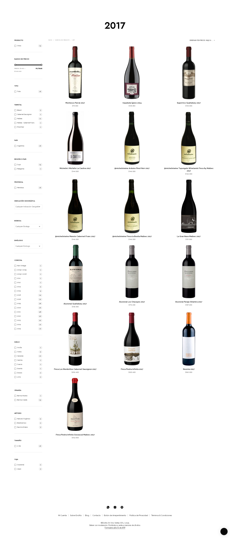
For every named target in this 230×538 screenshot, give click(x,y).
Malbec (19, 118)
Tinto (19, 91)
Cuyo (19, 164)
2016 (19, 295)
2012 (19, 282)
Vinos (19, 46)
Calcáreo (20, 356)
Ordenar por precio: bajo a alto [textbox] (202, 40)
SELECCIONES (61, 4)
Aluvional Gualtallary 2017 (75, 304)
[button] (205, 4)
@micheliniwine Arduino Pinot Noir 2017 (132, 168)
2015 (19, 291)
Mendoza (20, 187)
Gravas (19, 373)
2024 (19, 324)
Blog (87, 515)
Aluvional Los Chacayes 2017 (132, 302)
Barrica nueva (22, 396)
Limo (19, 377)
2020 (19, 308)
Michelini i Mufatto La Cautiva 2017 (75, 168)
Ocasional (20, 465)
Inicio (50, 40)
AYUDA (93, 4)
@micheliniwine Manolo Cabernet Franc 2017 (75, 236)
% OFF (36, 4)
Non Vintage (21, 266)
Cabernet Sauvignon (24, 114)
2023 (19, 320)
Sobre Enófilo (76, 515)
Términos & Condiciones (161, 515)
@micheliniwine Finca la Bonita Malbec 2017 (132, 236)
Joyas (19, 469)
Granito (19, 368)
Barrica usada (22, 400)
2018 (19, 299)
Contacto (96, 515)
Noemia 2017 (189, 369)
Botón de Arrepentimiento (115, 515)
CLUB (74, 4)
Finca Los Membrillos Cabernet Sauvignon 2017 (75, 369)
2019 (19, 303)
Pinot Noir (20, 127)
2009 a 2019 (21, 270)
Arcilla (19, 347)
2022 (19, 316)
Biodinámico (21, 423)
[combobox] (203, 40)
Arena (19, 352)
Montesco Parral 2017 (75, 103)
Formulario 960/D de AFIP (115, 528)
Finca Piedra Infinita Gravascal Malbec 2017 (75, 435)
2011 (18, 278)
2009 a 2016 (22, 274)
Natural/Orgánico (23, 419)
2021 (19, 312)
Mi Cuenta (62, 515)
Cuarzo (19, 364)
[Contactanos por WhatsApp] (108, 507)
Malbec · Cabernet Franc (25, 123)
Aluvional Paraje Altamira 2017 (188, 302)
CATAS (84, 4)
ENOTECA (47, 4)
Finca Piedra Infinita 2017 (132, 369)
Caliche (19, 360)
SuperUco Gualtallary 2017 (189, 103)
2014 (19, 287)
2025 (19, 329)
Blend (19, 110)
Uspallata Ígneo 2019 (132, 103)
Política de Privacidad (138, 515)
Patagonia (20, 169)
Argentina (20, 146)
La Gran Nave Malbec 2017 (189, 236)
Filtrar (39, 68)
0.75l (19, 446)
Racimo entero (22, 427)
